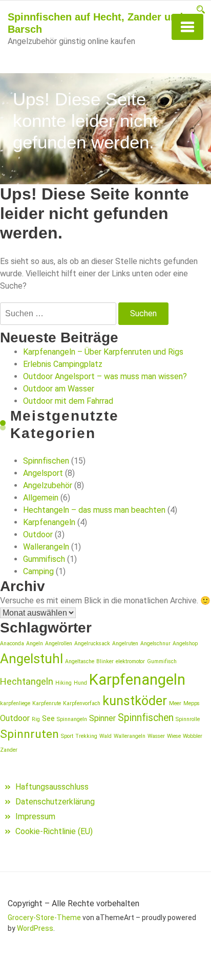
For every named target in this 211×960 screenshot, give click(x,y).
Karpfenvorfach (81, 703)
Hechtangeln (26, 681)
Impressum (35, 816)
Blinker (105, 661)
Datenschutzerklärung (55, 801)
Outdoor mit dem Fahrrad (68, 401)
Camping (38, 571)
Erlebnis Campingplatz (62, 364)
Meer (175, 703)
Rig (36, 719)
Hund (80, 683)
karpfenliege (15, 703)
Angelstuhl (31, 658)
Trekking (86, 736)
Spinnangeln (72, 719)
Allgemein (40, 498)
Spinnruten (29, 734)
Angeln (34, 643)
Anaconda (12, 643)
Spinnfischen (46, 461)
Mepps (191, 703)
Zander (8, 750)
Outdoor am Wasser (58, 389)
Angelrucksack (92, 643)
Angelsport (43, 473)
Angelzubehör (47, 485)
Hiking (63, 683)
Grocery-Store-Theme (44, 917)
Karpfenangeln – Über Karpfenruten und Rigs (103, 352)
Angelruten (125, 643)
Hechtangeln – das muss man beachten (94, 510)
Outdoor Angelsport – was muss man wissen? (105, 376)
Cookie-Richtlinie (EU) (54, 831)
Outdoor (38, 534)
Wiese (174, 736)
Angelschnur (155, 643)
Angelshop (185, 643)
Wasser (156, 736)
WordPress (35, 928)
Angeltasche (79, 661)
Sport (67, 736)
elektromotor (130, 661)
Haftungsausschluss (52, 787)
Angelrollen (58, 643)
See (48, 718)
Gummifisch (44, 559)
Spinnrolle (188, 719)
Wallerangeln (46, 547)
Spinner (102, 718)
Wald (105, 736)
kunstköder (134, 700)
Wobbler (192, 736)
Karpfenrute (46, 703)
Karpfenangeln (49, 522)
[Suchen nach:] (58, 313)
